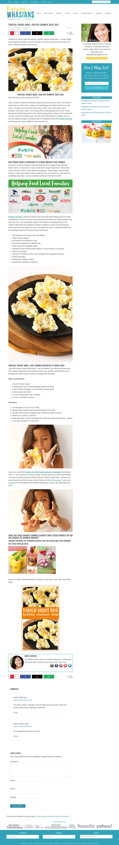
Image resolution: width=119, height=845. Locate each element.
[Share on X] (37, 33)
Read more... (62, 662)
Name (13, 780)
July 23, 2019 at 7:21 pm (22, 700)
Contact (25, 2)
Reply (15, 712)
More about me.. (96, 58)
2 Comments (26, 27)
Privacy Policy (47, 2)
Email (13, 789)
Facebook (57, 480)
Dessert (19, 29)
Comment (14, 761)
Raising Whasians (20, 12)
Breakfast (11, 29)
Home (9, 2)
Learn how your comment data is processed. (52, 816)
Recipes (25, 29)
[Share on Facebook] (25, 33)
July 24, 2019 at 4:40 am (22, 726)
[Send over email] (49, 33)
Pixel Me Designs (80, 843)
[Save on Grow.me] (57, 33)
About (16, 2)
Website (13, 797)
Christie (18, 27)
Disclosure (35, 2)
